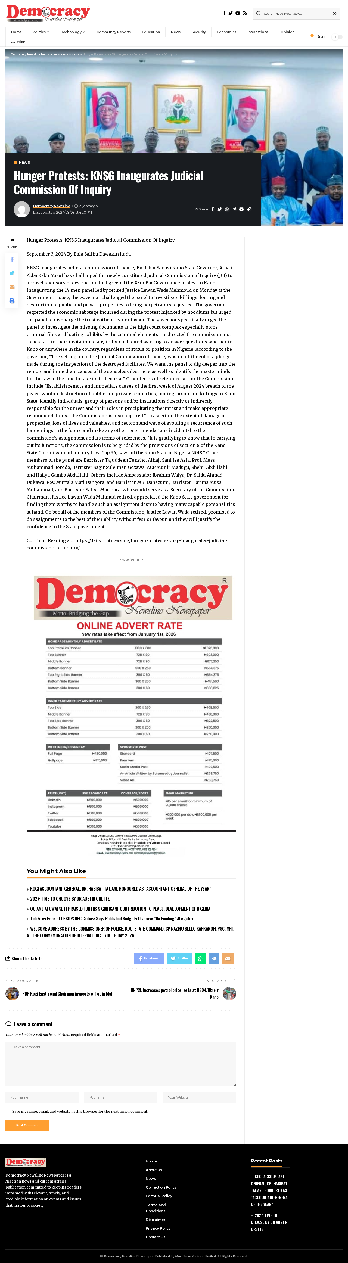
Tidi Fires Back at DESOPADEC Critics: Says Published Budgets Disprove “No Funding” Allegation (112, 918)
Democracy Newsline (51, 206)
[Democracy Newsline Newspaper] (48, 13)
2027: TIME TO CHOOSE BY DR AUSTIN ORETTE (70, 898)
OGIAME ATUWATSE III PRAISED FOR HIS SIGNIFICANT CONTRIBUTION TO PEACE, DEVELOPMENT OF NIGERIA (120, 908)
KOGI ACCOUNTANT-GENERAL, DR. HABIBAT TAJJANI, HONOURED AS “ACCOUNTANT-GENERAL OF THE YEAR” (120, 888)
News (24, 162)
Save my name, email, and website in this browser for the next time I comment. (80, 1111)
